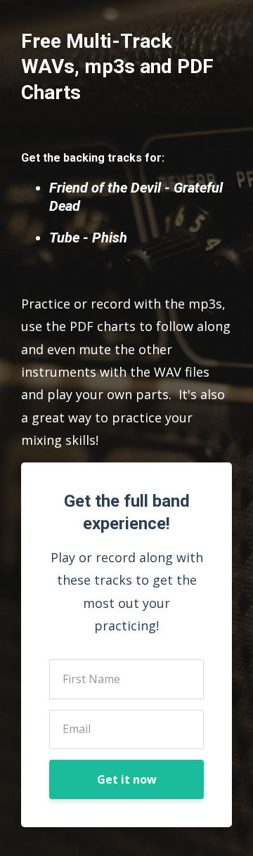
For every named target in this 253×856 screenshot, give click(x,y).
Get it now (127, 779)
